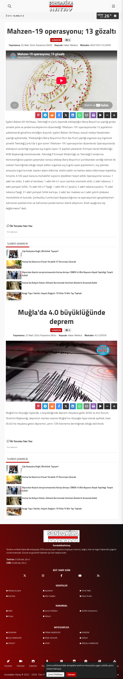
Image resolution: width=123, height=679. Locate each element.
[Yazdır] (93, 115)
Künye (10, 616)
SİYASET (11, 643)
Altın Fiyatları (50, 596)
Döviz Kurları (87, 596)
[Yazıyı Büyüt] (114, 115)
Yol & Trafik (86, 590)
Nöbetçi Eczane (14, 590)
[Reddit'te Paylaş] (52, 115)
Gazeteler (49, 590)
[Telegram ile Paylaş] (45, 115)
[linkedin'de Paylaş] (73, 115)
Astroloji (11, 596)
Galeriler (33, 665)
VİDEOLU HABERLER (90, 643)
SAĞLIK (85, 637)
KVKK (10, 610)
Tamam (71, 674)
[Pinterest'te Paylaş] (38, 115)
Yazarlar (8, 665)
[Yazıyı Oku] (100, 115)
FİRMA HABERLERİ (52, 632)
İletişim (48, 616)
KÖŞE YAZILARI (51, 637)
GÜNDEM (85, 632)
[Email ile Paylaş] (87, 115)
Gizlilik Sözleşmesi (89, 610)
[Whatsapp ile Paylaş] (80, 115)
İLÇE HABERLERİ (14, 637)
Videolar (21, 665)
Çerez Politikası (51, 610)
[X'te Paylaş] (66, 115)
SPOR (47, 643)
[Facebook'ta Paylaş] (59, 115)
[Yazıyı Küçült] (107, 115)
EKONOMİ (12, 632)
